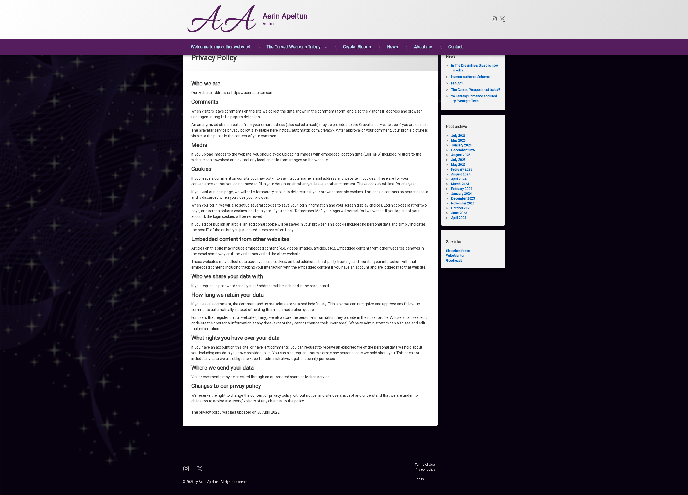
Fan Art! (457, 83)
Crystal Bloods (357, 46)
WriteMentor (455, 256)
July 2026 (458, 136)
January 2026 (461, 145)
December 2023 (463, 198)
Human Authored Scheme (470, 77)
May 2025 (458, 165)
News (392, 46)
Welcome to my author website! (220, 46)
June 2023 (459, 213)
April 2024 (458, 179)
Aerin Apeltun (209, 482)
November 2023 (463, 203)
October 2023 (461, 208)
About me (423, 46)
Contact (455, 46)
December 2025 (463, 150)
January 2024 (461, 194)
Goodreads (454, 260)
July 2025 (458, 160)
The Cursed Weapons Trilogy (294, 46)
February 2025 (461, 169)
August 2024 (460, 174)
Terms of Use (425, 465)
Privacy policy (425, 469)
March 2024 (460, 184)
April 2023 (458, 218)
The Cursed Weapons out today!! (475, 90)
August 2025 (460, 155)
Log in (419, 479)
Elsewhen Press (458, 251)
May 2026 (458, 140)
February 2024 (461, 189)
